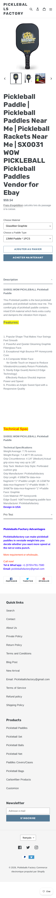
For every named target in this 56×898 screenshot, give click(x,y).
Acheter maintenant (28, 257)
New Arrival (13, 670)
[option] (16, 78)
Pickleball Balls (15, 745)
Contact (10, 619)
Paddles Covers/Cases (19, 762)
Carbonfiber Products (18, 779)
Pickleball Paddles (17, 728)
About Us (11, 627)
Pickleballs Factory (15, 9)
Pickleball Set (14, 736)
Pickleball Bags (15, 771)
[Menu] (50, 9)
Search (10, 610)
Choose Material (11, 220)
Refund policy (14, 696)
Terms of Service (16, 687)
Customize (12, 788)
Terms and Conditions (18, 653)
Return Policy (14, 645)
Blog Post (11, 662)
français (27, 837)
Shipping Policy (15, 705)
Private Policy (14, 636)
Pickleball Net (14, 753)
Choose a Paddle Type (14, 232)
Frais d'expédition (13, 205)
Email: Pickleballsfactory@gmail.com (28, 679)
